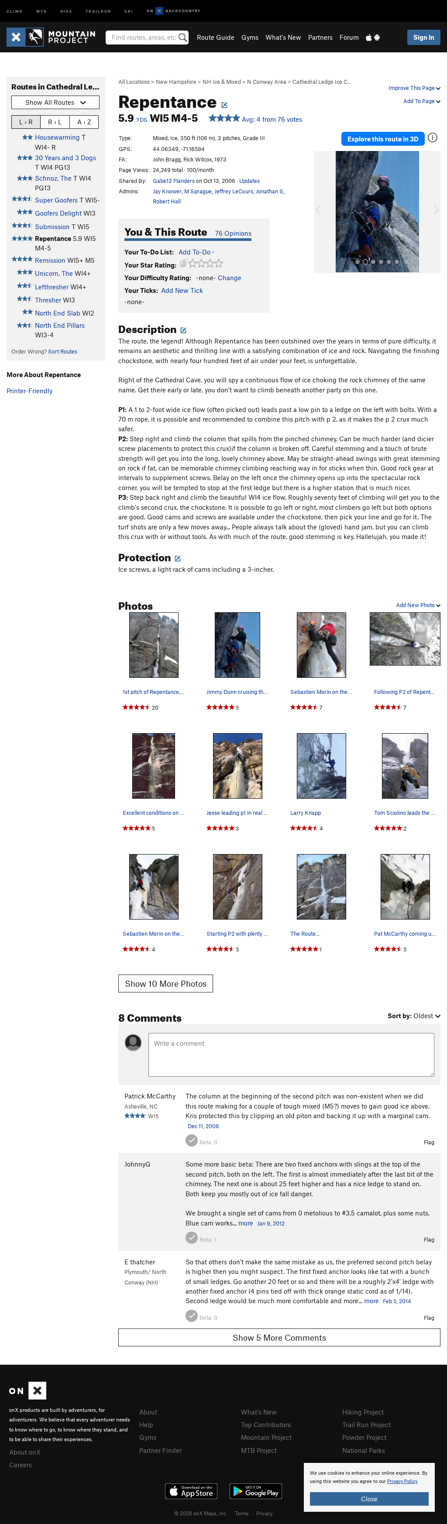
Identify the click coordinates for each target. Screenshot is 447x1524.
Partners (320, 37)
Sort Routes (62, 351)
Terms (242, 1513)
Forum (349, 37)
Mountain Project (266, 1437)
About (148, 1412)
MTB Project (259, 1450)
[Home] (55, 37)
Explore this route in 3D (383, 139)
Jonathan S (269, 191)
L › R (26, 122)
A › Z (84, 122)
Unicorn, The (54, 273)
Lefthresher (52, 287)
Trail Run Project (366, 1424)
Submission (52, 226)
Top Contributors (266, 1424)
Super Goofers (56, 200)
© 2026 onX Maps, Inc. (200, 1513)
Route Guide (215, 37)
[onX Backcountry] (173, 11)
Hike (66, 11)
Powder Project (364, 1437)
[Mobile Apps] (373, 37)
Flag (429, 1142)
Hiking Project (363, 1412)
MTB (41, 11)
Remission (50, 260)
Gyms (249, 37)
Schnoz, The (53, 178)
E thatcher (139, 1262)
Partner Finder (160, 1450)
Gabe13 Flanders (174, 180)
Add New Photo (416, 604)
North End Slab (57, 313)
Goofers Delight (58, 213)
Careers (20, 1465)
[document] (369, 1487)
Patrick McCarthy (149, 1096)
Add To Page (419, 100)
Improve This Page (412, 87)
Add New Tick (182, 290)
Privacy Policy (402, 1481)
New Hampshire (176, 81)
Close (369, 1499)
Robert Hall (167, 201)
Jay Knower (167, 191)
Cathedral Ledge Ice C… (322, 81)
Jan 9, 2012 (271, 1223)
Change (229, 277)
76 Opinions (233, 233)
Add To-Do (194, 252)
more (245, 1223)
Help (146, 1424)
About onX (25, 1452)
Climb (15, 11)
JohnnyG (137, 1164)
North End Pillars (60, 325)
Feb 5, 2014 (397, 1300)
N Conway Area (266, 81)
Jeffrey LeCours (233, 191)
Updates (249, 180)
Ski (129, 11)
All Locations (134, 81)
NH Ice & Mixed (222, 81)
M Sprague (198, 191)
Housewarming (57, 137)
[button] (322, 212)
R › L (55, 122)
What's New (283, 37)
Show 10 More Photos (165, 983)
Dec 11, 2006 (203, 1125)
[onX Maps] (27, 1397)
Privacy (264, 1513)
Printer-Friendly (29, 391)
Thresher (48, 300)
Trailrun (98, 11)
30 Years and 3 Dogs (65, 157)
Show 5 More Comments (279, 1337)
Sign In (423, 37)
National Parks (363, 1450)
